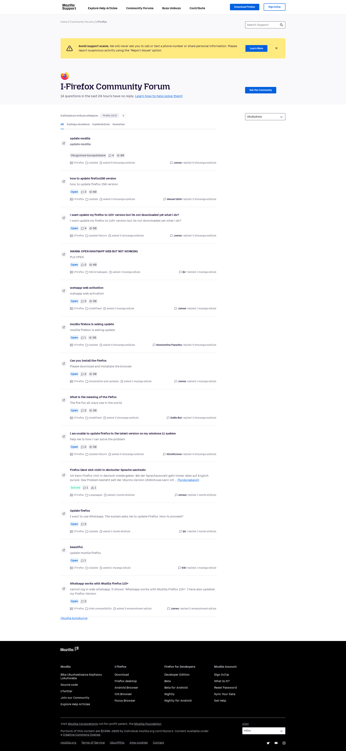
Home (64, 21)
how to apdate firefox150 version (93, 178)
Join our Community (75, 697)
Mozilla (70, 650)
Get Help (220, 700)
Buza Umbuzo (171, 8)
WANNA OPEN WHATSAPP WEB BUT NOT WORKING (104, 251)
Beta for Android (176, 687)
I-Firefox (79, 162)
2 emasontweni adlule (202, 608)
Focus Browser (125, 700)
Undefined (95, 308)
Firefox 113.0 (110, 115)
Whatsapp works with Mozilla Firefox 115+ (99, 583)
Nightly (169, 694)
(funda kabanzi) (188, 480)
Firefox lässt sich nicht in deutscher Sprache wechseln (108, 470)
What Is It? (222, 681)
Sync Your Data (224, 694)
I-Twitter (66, 691)
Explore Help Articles (102, 8)
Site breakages (98, 272)
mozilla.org (68, 742)
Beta (167, 681)
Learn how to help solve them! (159, 96)
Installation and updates (104, 381)
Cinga (281, 25)
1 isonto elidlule (206, 495)
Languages (95, 495)
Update (93, 162)
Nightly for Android (178, 700)
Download (122, 674)
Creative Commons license (81, 734)
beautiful (76, 547)
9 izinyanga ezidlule (204, 162)
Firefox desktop (126, 681)
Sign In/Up (274, 6)
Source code (69, 684)
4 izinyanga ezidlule (204, 344)
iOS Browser (123, 694)
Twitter (268, 743)
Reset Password (225, 687)
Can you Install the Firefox (88, 360)
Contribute (197, 8)
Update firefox (80, 510)
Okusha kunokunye (74, 618)
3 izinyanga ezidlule (204, 199)
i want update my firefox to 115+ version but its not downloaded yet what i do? (124, 215)
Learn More (256, 48)
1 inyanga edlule (206, 272)
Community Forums (140, 8)
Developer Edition (177, 674)
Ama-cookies (139, 742)
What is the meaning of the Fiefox (93, 397)
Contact (158, 742)
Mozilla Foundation (147, 724)
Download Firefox (244, 6)
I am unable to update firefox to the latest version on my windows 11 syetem (123, 433)
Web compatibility (100, 608)
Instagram (284, 743)
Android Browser (126, 687)
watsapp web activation (86, 287)
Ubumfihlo (117, 742)
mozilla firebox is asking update (92, 324)
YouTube (276, 743)
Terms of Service (93, 742)
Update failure (98, 235)
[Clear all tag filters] (123, 115)
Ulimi (245, 724)
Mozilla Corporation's (83, 724)
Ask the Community (260, 90)
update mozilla (80, 138)
